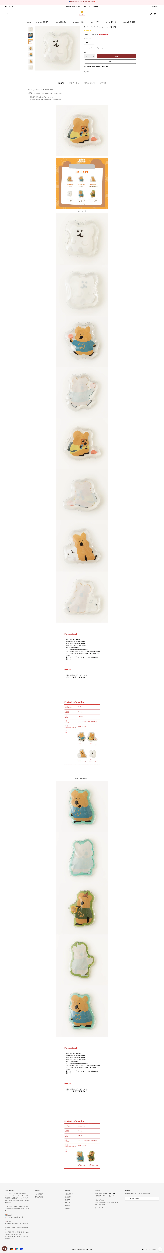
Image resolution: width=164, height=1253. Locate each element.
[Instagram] (9, 6)
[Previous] (5, 2)
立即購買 (110, 61)
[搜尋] (7, 14)
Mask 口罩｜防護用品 (129, 22)
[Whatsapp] (12, 6)
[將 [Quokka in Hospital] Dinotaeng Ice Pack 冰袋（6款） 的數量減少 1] (86, 56)
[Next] (159, 2)
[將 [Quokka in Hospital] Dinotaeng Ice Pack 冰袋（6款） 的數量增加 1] (93, 56)
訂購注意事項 (69, 1194)
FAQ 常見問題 (39, 1194)
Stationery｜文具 (78, 22)
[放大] (76, 30)
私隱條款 (67, 1208)
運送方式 (67, 1200)
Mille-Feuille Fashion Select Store (17, 1206)
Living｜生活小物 (111, 22)
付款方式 (67, 1203)
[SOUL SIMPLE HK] (82, 13)
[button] (155, 14)
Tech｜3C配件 (94, 22)
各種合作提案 (39, 1197)
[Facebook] (5, 6)
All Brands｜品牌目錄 (60, 22)
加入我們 (95, 7)
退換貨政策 (68, 1197)
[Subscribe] (157, 1199)
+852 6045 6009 (110, 1194)
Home (29, 22)
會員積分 (67, 1205)
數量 (85, 52)
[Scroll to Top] (161, 1244)
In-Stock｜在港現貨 (42, 22)
